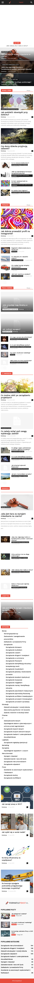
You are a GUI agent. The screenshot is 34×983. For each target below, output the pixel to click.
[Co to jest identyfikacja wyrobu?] (4, 347)
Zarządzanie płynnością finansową (20, 468)
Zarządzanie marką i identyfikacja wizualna (20, 347)
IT (2, 718)
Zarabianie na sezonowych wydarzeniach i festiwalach (22, 185)
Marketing (3, 228)
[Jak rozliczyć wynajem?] (17, 324)
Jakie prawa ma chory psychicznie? (21, 360)
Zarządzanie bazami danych (14, 729)
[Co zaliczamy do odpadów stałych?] (5, 259)
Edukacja (13, 354)
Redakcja (3, 58)
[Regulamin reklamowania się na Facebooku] (5, 250)
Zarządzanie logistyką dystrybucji (15, 742)
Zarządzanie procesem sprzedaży (17, 702)
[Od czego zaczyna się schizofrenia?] (4, 339)
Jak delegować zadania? (19, 913)
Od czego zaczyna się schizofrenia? (21, 337)
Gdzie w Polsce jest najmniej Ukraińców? (17, 45)
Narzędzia (5, 748)
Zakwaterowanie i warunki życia (10, 309)
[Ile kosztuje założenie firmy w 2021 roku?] (5, 933)
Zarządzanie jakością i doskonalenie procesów (20, 176)
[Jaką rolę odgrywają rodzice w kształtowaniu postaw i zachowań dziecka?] (5, 539)
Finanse (4, 715)
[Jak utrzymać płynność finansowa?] (5, 467)
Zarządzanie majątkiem (14, 682)
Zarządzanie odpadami (17, 260)
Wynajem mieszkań (6, 51)
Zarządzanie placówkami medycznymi (19, 691)
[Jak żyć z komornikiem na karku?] (5, 476)
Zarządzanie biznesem (17, 276)
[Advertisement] (17, 23)
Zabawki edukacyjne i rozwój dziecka (10, 143)
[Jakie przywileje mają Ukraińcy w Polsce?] (17, 302)
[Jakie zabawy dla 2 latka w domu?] (5, 572)
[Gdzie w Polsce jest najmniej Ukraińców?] (5, 586)
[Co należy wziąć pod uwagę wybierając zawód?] (17, 421)
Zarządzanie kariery (6, 428)
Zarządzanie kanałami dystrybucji (18, 677)
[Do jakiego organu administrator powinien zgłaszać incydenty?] (5, 450)
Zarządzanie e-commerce (15, 658)
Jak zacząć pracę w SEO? (12, 804)
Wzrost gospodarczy (11, 633)
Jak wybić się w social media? (13, 832)
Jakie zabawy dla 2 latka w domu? (22, 570)
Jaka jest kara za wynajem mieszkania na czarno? (13, 515)
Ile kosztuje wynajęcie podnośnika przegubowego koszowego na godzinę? (12, 885)
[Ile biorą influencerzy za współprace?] (17, 853)
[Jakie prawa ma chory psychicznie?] (4, 362)
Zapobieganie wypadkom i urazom (16, 751)
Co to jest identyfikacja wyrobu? (20, 345)
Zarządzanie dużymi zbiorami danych (20, 192)
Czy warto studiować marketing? (20, 353)
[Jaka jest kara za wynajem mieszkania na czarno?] (17, 502)
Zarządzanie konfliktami (12, 778)
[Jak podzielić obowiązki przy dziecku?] (17, 102)
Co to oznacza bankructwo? (20, 163)
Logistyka (5, 740)
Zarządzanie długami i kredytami (10, 79)
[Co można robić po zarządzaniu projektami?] (17, 385)
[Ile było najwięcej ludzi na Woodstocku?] (5, 183)
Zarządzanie (8, 644)
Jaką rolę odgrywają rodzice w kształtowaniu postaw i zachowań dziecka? (22, 538)
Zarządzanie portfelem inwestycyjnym (10, 392)
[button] (31, 2)
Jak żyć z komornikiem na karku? (21, 474)
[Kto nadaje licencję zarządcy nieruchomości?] (5, 268)
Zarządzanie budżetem (14, 650)
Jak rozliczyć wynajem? (11, 329)
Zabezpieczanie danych (12, 721)
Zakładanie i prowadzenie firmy (15, 642)
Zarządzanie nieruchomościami (19, 269)
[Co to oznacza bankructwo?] (5, 165)
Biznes (4, 631)
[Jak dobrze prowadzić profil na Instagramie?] (17, 219)
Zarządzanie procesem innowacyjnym (19, 699)
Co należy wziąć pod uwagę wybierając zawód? (14, 432)
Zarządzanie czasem (13, 653)
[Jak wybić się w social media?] (17, 825)
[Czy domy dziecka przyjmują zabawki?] (17, 136)
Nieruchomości (7, 753)
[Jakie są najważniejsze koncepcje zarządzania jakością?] (5, 174)
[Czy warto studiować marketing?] (4, 354)
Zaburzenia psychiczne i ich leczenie (19, 339)
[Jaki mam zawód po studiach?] (5, 276)
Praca (4, 767)
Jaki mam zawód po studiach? (20, 274)
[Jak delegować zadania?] (5, 916)
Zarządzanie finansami (14, 661)
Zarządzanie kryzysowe (14, 680)
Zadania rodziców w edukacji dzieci (10, 64)
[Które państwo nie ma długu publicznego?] (5, 556)
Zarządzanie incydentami (18, 451)
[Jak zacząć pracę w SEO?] (17, 797)
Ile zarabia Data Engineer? (19, 190)
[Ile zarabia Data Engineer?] (5, 193)
